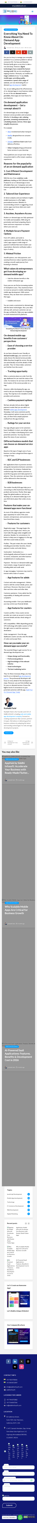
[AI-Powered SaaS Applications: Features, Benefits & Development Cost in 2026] (18, 1114)
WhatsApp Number (9, 1478)
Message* (6, 1484)
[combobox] (6, 1480)
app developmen (15, 85)
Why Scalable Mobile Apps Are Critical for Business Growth (22, 1248)
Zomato (10, 142)
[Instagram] (28, 1361)
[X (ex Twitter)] (21, 1361)
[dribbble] (21, 1366)
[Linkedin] (15, 1361)
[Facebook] (8, 1361)
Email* (6, 1471)
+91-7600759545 (12, 2)
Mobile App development (11, 29)
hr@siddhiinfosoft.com (13, 1405)
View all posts (8, 732)
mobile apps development (18, 410)
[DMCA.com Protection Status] (29, 1517)
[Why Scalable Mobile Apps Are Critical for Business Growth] (18, 971)
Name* (6, 1465)
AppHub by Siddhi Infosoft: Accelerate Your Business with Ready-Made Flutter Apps (22, 1231)
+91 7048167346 (11, 1402)
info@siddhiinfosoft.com (19, 6)
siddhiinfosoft (10, 1390)
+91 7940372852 (11, 1400)
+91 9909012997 (27, 2)
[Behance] (15, 1366)
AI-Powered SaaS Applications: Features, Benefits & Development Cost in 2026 (22, 1264)
